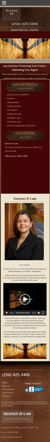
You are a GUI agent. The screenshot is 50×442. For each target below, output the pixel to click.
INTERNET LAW (13, 118)
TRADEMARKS (13, 102)
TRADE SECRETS (14, 106)
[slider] (22, 313)
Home (4, 382)
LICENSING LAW (14, 121)
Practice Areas (8, 389)
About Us (6, 386)
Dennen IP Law (17, 416)
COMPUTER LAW (14, 114)
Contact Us (6, 396)
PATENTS (11, 98)
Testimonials (7, 392)
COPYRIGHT (12, 110)
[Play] (6, 312)
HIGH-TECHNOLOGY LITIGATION (21, 125)
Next (46, 46)
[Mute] (38, 312)
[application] (25, 299)
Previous (3, 46)
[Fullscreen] (43, 312)
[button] (25, 299)
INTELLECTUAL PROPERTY (18, 94)
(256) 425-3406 (25, 23)
